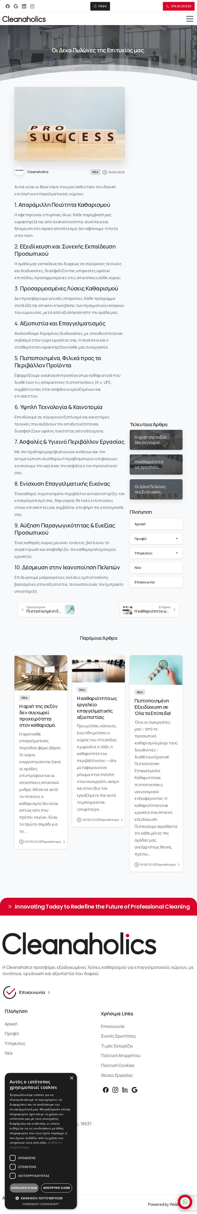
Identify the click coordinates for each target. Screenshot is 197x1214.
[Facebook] (8, 6)
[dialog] (41, 1141)
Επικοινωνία (145, 582)
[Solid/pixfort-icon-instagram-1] (115, 1089)
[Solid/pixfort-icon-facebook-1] (106, 1089)
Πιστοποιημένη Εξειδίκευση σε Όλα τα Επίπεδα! (153, 706)
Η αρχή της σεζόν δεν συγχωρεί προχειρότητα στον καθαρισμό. (38, 715)
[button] (41, 1198)
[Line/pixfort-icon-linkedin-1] (125, 1089)
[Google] (16, 6)
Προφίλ (141, 538)
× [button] (71, 1078)
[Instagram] (32, 6)
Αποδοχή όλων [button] (24, 1188)
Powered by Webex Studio (171, 1204)
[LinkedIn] (24, 6)
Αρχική (140, 524)
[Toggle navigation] (190, 19)
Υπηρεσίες (143, 553)
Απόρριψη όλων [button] (56, 1188)
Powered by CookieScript (41, 1204)
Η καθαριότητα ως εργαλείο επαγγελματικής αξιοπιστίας (97, 707)
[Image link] (98, 943)
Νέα (138, 567)
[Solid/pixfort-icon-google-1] (134, 1089)
